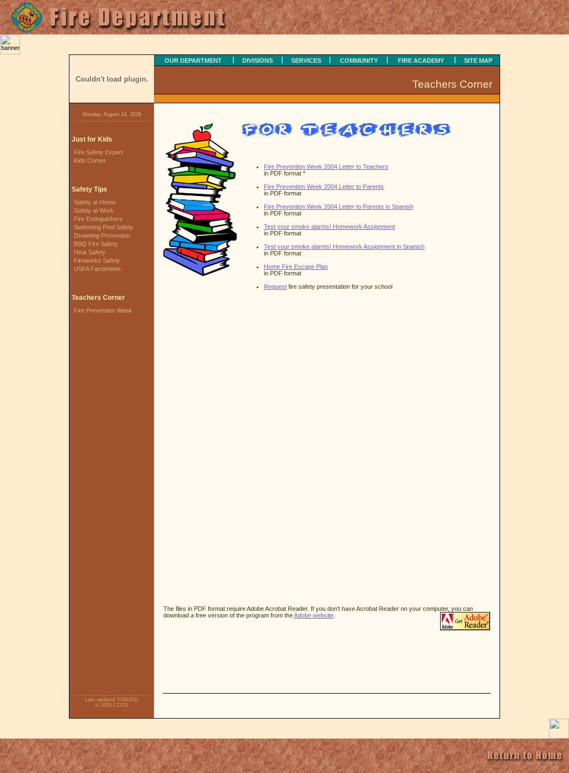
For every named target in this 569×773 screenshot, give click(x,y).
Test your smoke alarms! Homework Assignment (329, 226)
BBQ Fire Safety (96, 243)
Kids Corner (90, 160)
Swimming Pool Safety (103, 227)
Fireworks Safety (97, 260)
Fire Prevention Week (103, 310)
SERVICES (306, 60)
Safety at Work (94, 210)
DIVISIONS (257, 60)
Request (275, 286)
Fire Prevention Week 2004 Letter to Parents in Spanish (338, 206)
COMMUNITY (359, 60)
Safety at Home (95, 202)
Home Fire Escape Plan (296, 266)
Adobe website (313, 615)
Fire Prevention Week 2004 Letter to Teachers (326, 166)
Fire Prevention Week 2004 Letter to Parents (324, 186)
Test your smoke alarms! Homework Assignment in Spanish (344, 246)
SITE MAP (478, 60)
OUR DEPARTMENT (193, 60)
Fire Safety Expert (98, 152)
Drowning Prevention (102, 235)
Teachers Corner (98, 298)
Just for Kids (92, 139)
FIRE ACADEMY (421, 60)
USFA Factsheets (97, 268)
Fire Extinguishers (98, 218)
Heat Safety (90, 252)
